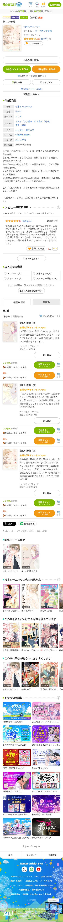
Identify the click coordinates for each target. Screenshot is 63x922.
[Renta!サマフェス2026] (19, 4)
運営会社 (48, 894)
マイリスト (47, 82)
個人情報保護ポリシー (44, 885)
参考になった (38, 248)
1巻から (6, 316)
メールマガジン (46, 881)
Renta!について (17, 876)
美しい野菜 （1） (28, 322)
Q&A (37, 876)
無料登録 (56, 4)
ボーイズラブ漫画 (43, 30)
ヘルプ (29, 876)
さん (27, 220)
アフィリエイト (16, 885)
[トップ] (9, 4)
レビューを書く (35, 43)
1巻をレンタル (17, 69)
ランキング (31, 854)
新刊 (10, 854)
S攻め (47, 121)
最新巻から (18, 316)
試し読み (47, 355)
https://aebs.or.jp (21, 918)
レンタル (19, 129)
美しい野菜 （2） (28, 385)
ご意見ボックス (31, 881)
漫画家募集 (15, 894)
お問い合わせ (46, 876)
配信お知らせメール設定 (31, 88)
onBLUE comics (23, 134)
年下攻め (38, 121)
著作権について (38, 889)
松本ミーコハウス (32, 26)
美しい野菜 (20, 139)
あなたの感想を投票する (30, 290)
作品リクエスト (16, 881)
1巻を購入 (46, 69)
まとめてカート (51, 316)
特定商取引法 (24, 889)
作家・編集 (20, 124)
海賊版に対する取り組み (32, 894)
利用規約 (28, 885)
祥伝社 (18, 111)
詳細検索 (52, 854)
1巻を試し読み (31, 60)
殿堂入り (30, 129)
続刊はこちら (30, 94)
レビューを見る (30, 258)
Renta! (5, 531)
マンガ (18, 116)
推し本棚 (18, 82)
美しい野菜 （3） (28, 450)
